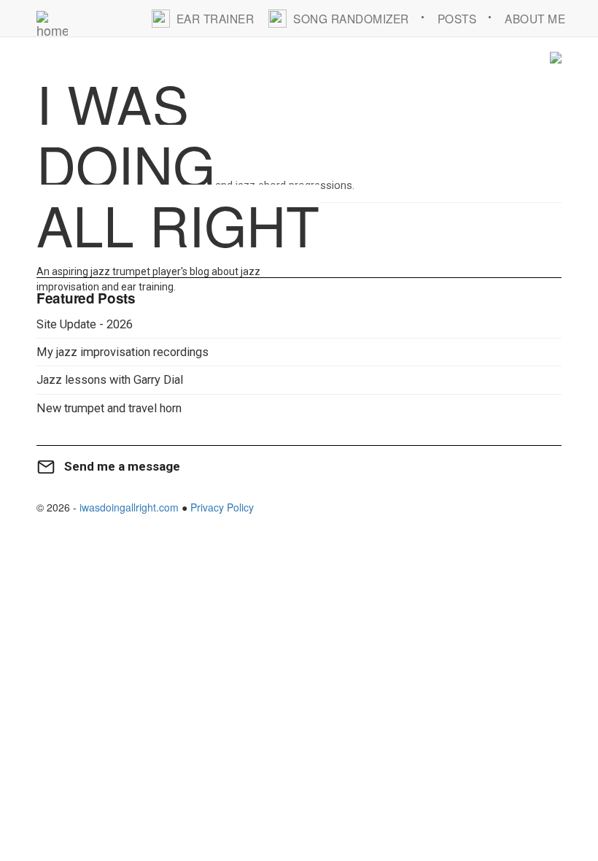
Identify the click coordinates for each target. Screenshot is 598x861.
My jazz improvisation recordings (122, 352)
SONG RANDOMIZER (351, 18)
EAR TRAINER (215, 18)
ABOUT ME (535, 18)
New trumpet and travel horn (109, 408)
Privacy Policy (222, 507)
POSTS (457, 18)
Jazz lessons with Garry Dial (109, 380)
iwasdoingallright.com (129, 507)
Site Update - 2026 (84, 324)
